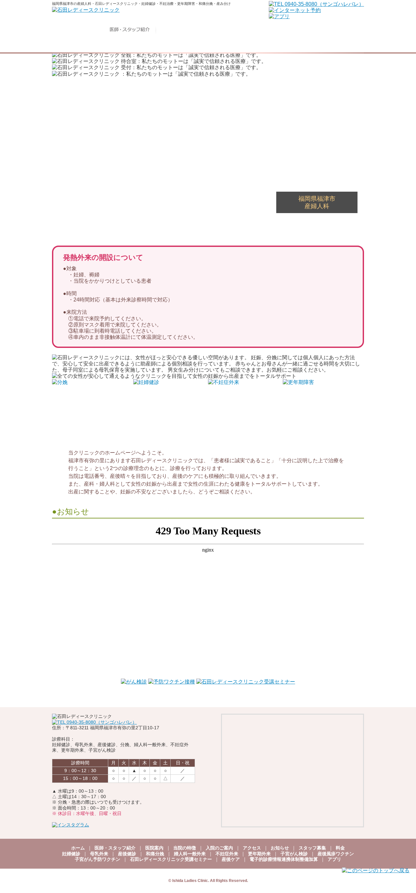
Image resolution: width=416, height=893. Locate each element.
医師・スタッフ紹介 (115, 847)
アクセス (252, 847)
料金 (340, 847)
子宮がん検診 (294, 853)
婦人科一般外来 (190, 853)
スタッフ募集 (312, 847)
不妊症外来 (226, 853)
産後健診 (127, 853)
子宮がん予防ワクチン (97, 859)
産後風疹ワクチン (336, 853)
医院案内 (154, 847)
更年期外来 (259, 853)
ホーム (78, 847)
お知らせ (280, 847)
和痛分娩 (155, 853)
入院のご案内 (219, 847)
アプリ (334, 859)
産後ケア (231, 859)
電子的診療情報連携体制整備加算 (284, 859)
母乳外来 (99, 853)
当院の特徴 (184, 847)
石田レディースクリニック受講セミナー (171, 859)
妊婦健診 (71, 853)
